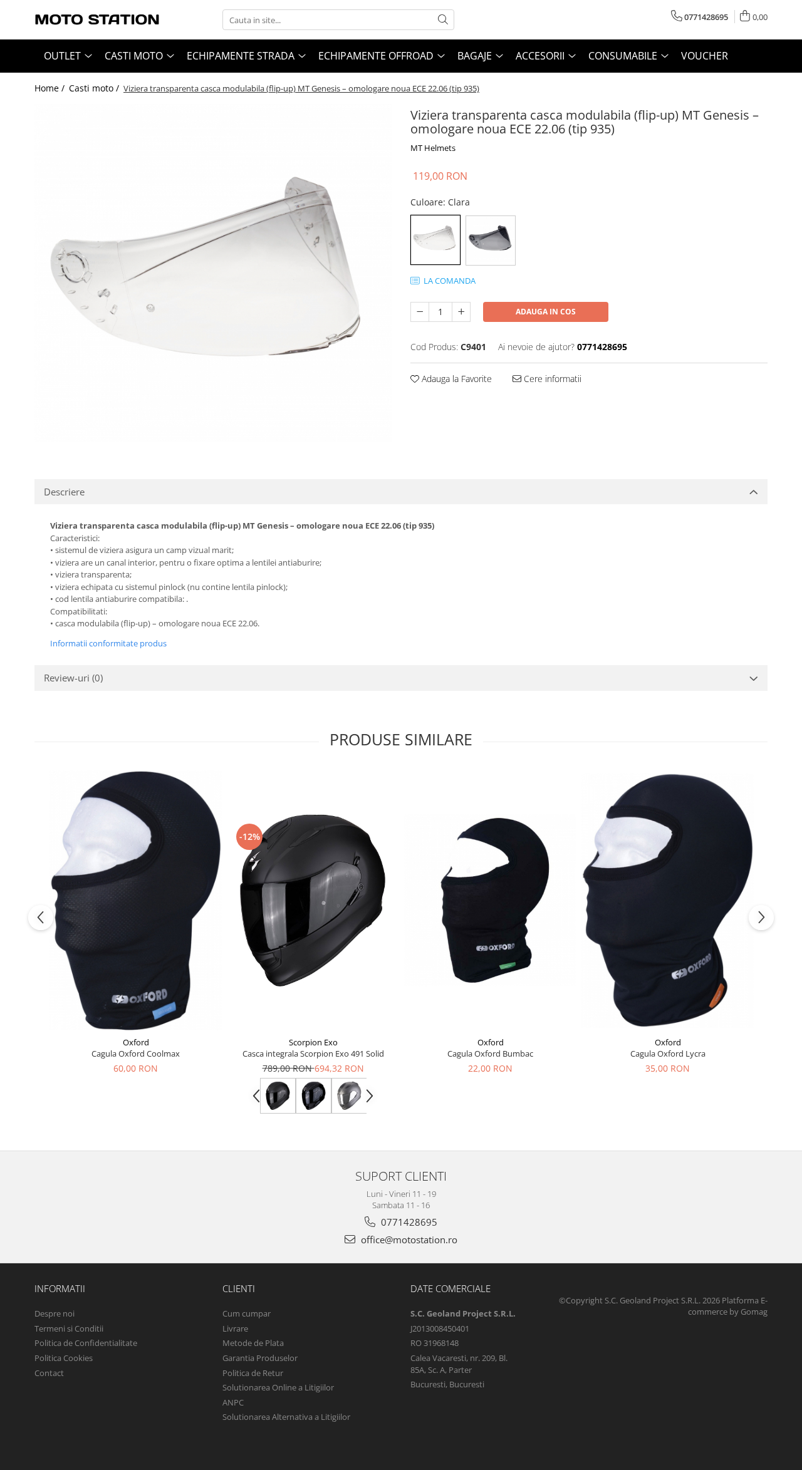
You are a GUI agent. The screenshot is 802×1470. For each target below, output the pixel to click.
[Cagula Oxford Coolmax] (135, 900)
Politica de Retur (252, 1373)
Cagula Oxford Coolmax (135, 1053)
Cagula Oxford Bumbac (490, 1053)
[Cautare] (443, 19)
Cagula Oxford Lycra (668, 1053)
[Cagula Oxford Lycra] (667, 900)
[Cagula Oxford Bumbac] (490, 900)
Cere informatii (551, 379)
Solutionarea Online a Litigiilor (278, 1387)
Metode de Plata (253, 1342)
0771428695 (407, 1222)
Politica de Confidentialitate (85, 1342)
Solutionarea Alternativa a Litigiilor (286, 1416)
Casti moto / (95, 88)
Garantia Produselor (260, 1358)
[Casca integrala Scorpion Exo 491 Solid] (313, 900)
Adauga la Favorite (455, 379)
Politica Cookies (63, 1358)
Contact (49, 1373)
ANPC (233, 1402)
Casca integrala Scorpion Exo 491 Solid (313, 1053)
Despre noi (54, 1313)
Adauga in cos (546, 311)
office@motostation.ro (407, 1239)
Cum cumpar (246, 1313)
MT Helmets (433, 147)
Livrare (235, 1328)
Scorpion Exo (313, 1042)
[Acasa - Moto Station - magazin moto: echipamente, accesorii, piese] (97, 20)
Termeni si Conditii (68, 1328)
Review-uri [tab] (73, 677)
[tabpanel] (213, 273)
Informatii (59, 1288)
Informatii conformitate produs (108, 643)
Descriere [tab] (64, 491)
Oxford (136, 1042)
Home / (50, 88)
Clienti (238, 1288)
